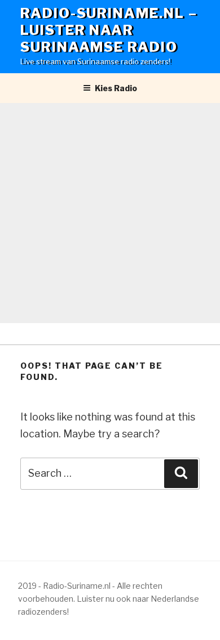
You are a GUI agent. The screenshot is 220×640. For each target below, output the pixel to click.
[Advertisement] (110, 213)
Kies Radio (116, 88)
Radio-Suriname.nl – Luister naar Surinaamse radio (108, 30)
